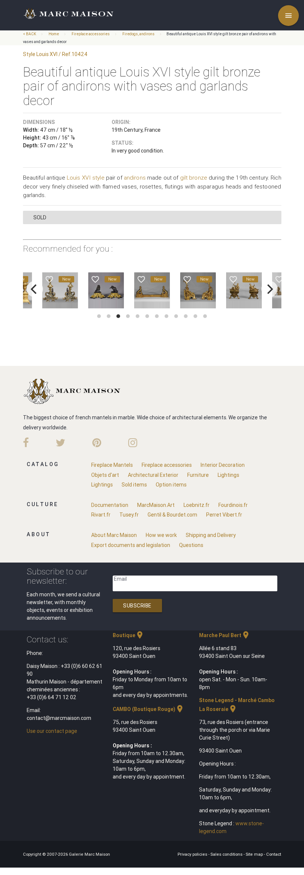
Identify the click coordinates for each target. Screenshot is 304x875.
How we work (161, 535)
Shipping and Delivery (211, 535)
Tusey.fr (129, 514)
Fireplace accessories (90, 34)
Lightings (228, 475)
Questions (191, 545)
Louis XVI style (86, 177)
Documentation (109, 505)
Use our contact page (52, 731)
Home (54, 34)
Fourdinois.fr (233, 505)
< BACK (30, 34)
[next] (269, 289)
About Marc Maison (114, 535)
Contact (273, 854)
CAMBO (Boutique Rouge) (148, 709)
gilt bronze (193, 177)
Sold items (134, 484)
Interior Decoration (223, 465)
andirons (135, 177)
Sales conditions (227, 854)
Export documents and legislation (130, 545)
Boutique (128, 635)
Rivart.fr (100, 514)
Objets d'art (105, 475)
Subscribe (137, 605)
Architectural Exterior (153, 475)
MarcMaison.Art (156, 505)
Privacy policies (193, 854)
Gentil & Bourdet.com (172, 514)
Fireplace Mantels (112, 465)
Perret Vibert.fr (224, 514)
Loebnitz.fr (196, 505)
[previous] (35, 289)
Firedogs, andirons (138, 34)
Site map (255, 854)
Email (120, 579)
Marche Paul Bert (224, 635)
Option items (171, 484)
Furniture (198, 475)
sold (39, 217)
